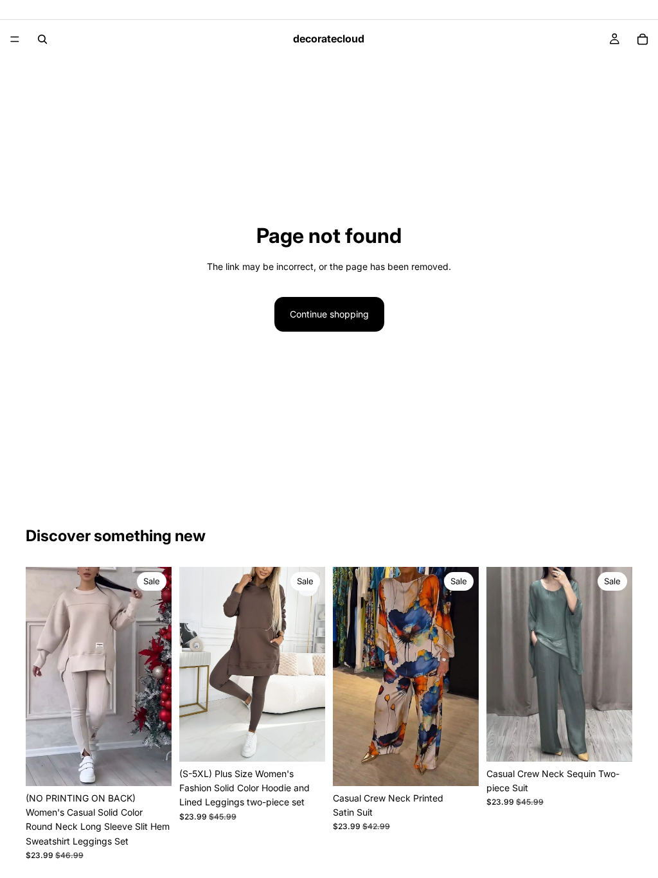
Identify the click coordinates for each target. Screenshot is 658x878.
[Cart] (642, 39)
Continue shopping (329, 314)
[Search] (42, 39)
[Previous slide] (40, 676)
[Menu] (15, 39)
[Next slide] (157, 676)
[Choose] (151, 766)
